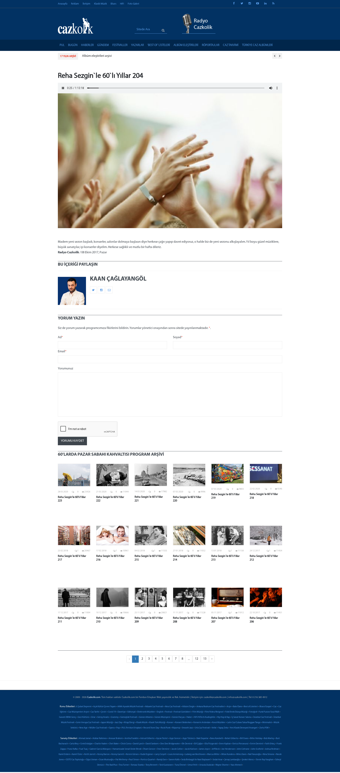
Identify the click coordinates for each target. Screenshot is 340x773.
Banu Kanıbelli (216, 738)
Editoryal (132, 712)
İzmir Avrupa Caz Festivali (87, 723)
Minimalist (267, 723)
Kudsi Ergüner (146, 754)
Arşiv (229, 707)
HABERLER (87, 45)
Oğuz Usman (91, 760)
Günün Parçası (178, 717)
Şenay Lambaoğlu (232, 760)
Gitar (93, 717)
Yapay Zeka (223, 728)
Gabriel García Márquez (100, 749)
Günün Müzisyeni (162, 717)
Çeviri (103, 712)
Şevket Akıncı (248, 760)
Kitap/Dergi (129, 723)
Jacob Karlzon (191, 749)
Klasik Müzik (100, 4)
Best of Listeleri (251, 707)
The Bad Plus (111, 765)
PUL (62, 45)
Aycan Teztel (162, 738)
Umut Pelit (193, 765)
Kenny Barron (103, 754)
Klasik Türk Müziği (157, 723)
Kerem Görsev (132, 754)
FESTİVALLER (120, 45)
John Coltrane (243, 749)
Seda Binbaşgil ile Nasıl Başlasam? (196, 760)
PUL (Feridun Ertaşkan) (132, 728)
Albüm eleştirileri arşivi (97, 56)
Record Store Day (151, 728)
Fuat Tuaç (83, 749)
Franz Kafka (72, 749)
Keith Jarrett (90, 754)
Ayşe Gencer (175, 738)
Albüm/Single (188, 707)
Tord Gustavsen (166, 765)
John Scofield (257, 749)
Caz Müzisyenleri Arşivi (78, 712)
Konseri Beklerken (183, 723)
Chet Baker (114, 744)
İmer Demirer (163, 749)
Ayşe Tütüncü (189, 738)
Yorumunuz (65, 368)
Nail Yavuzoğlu (254, 754)
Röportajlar (210, 45)
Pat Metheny (121, 760)
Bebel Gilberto (231, 738)
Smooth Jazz (187, 728)
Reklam (75, 4)
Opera (112, 728)
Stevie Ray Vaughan (264, 760)
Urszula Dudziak (206, 765)
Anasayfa (62, 4)
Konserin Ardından (201, 723)
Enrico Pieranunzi (241, 744)
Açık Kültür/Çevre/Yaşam (104, 707)
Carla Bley (74, 744)
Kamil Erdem (64, 754)
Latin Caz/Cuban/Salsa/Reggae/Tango (244, 723)
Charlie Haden (100, 744)
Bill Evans (244, 738)
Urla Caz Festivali (202, 728)
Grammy (114, 717)
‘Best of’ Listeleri (158, 45)
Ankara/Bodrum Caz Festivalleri (211, 707)
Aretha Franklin (132, 738)
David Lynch (138, 744)
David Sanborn (152, 744)
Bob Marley (269, 738)
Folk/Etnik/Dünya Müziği (236, 712)
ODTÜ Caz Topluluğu (75, 760)
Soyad (178, 337)
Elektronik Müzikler (146, 712)
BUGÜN (73, 45)
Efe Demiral (187, 744)
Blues (113, 4)
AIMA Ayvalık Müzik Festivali (130, 707)
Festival (168, 712)
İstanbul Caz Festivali (262, 717)
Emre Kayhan (225, 744)
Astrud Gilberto (147, 738)
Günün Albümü (146, 717)
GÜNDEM (103, 45)
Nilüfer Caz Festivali (98, 728)
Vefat (214, 728)
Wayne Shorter (222, 765)
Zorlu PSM (264, 728)
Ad (60, 337)
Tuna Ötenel (180, 765)
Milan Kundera (228, 754)
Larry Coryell (160, 754)
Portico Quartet (148, 760)
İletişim (86, 4)
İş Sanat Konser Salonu (241, 717)
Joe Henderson (228, 749)
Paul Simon (134, 760)
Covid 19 (112, 712)
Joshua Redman (272, 749)
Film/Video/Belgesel (214, 712)
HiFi (122, 4)
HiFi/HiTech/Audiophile (204, 717)
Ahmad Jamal (85, 738)
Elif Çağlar (198, 744)
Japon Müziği (107, 723)
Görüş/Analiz (103, 717)
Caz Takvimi (230, 45)
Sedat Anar (218, 760)
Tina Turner (124, 765)
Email (62, 351)
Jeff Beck (216, 749)
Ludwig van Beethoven (195, 754)
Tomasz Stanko (137, 765)
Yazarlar (137, 45)
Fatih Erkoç (270, 744)
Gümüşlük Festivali (128, 717)
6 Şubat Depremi (83, 707)
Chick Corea (126, 744)
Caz (274, 707)
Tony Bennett (152, 765)
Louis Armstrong (175, 754)
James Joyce (204, 749)
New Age (83, 728)
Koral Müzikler (218, 723)
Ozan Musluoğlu (106, 760)
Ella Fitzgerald (211, 744)
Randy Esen (162, 760)
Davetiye (122, 712)
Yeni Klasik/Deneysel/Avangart (244, 728)
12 (196, 658)
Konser (170, 723)
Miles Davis (241, 754)
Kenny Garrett (117, 754)
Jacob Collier (177, 749)
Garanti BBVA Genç (67, 717)
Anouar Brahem (116, 738)
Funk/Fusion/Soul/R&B (269, 712)
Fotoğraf (253, 712)
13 (204, 658)
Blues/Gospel (266, 707)
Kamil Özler (77, 754)
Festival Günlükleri (182, 712)
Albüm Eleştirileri (186, 45)
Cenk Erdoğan (86, 744)
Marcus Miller (213, 754)
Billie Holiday (256, 738)
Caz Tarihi (95, 712)
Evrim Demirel (256, 744)
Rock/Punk (165, 728)
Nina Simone (268, 754)
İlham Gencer (149, 749)
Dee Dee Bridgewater (170, 744)
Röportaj (176, 728)
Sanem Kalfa (174, 760)
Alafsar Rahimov (99, 738)
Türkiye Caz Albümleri (257, 45)
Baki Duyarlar (202, 738)
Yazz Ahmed (236, 765)
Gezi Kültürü (83, 717)
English (160, 712)
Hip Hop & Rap (223, 717)
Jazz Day (118, 723)
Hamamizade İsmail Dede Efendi (127, 749)
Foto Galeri (133, 4)
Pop (118, 728)
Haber (189, 717)
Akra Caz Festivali (172, 707)
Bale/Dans (237, 707)
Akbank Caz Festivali (154, 707)
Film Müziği (197, 712)
